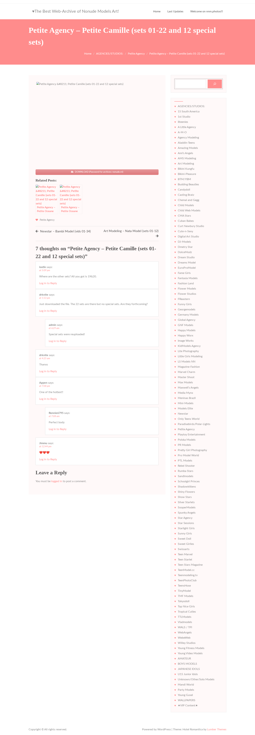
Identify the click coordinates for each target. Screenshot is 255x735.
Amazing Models (188, 148)
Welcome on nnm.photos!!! (206, 11)
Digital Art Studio (188, 236)
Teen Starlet (185, 559)
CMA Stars (184, 215)
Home (156, 11)
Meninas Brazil (187, 398)
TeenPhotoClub (187, 580)
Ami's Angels (185, 153)
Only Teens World (188, 419)
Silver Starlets (186, 502)
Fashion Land (186, 283)
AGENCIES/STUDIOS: (191, 106)
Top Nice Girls (186, 606)
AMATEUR (184, 658)
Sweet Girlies (186, 544)
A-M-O (182, 132)
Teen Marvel (185, 554)
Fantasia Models (188, 278)
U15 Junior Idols (188, 674)
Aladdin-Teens (186, 142)
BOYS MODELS (187, 663)
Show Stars (185, 497)
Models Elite (185, 408)
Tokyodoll (183, 601)
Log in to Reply (48, 283)
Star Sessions (186, 523)
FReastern (184, 299)
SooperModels (187, 507)
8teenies (183, 122)
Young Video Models (190, 653)
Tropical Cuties (187, 611)
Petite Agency (47, 220)
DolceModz (185, 252)
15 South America (188, 111)
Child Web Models (189, 210)
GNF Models (185, 325)
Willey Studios (187, 643)
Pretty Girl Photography (192, 450)
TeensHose (184, 585)
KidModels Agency (189, 346)
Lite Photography (188, 351)
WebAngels (185, 632)
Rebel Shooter (186, 465)
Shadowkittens (187, 486)
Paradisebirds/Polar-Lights (194, 424)
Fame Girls (184, 273)
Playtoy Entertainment (191, 434)
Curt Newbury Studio (191, 226)
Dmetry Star (185, 247)
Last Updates (175, 11)
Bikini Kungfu (186, 168)
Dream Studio (186, 257)
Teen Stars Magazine (190, 564)
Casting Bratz (186, 194)
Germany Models (188, 314)
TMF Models (185, 596)
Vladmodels (185, 622)
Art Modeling (186, 163)
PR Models (184, 445)
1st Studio (184, 116)
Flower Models (187, 288)
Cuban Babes (186, 221)
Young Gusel (185, 695)
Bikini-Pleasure (187, 174)
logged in (56, 481)
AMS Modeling (187, 158)
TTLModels (184, 617)
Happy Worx (185, 335)
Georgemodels (186, 309)
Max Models (185, 382)
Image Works (186, 340)
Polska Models (187, 439)
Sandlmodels (185, 476)
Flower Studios (187, 293)
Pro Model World (188, 455)
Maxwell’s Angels (188, 387)
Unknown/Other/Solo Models (196, 679)
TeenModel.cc (186, 570)
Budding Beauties (188, 184)
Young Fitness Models (191, 648)
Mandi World (186, 684)
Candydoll (184, 189)
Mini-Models (185, 403)
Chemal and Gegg (188, 200)
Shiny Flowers (186, 491)
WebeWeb (184, 637)
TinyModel (184, 590)
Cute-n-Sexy (185, 231)
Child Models (186, 205)
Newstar (183, 413)
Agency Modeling (188, 137)
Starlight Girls (186, 528)
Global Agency (186, 320)
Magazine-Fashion (189, 366)
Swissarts (183, 549)
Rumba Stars (185, 471)
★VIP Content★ (188, 705)
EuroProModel (187, 267)
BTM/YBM (184, 179)
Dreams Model (187, 262)
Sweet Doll (184, 538)
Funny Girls (185, 304)
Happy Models (187, 330)
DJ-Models (184, 241)
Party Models (186, 689)
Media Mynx (185, 392)
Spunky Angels (187, 512)
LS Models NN (186, 361)
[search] (215, 84)
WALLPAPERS (186, 700)
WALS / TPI (185, 627)
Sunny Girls (185, 533)
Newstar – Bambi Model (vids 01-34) (65, 231)
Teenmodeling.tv (188, 575)
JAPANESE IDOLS (189, 669)
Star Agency (185, 518)
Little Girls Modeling (190, 356)
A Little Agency (187, 127)
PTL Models (185, 460)
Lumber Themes (216, 729)
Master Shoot (186, 377)
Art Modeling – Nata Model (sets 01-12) (131, 231)
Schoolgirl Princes (189, 481)
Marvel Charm (186, 372)
